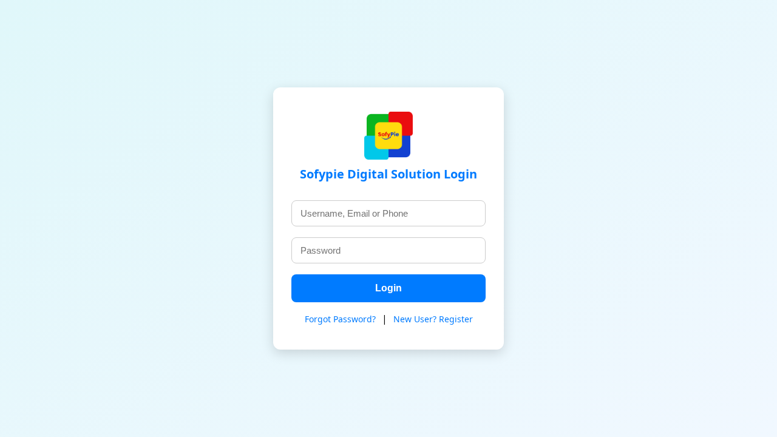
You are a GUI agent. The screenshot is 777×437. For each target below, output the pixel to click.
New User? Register (433, 319)
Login (388, 288)
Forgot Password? (340, 319)
